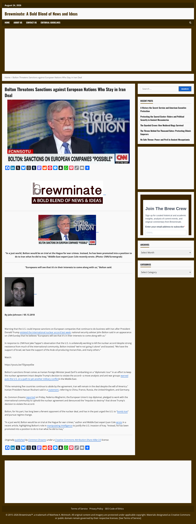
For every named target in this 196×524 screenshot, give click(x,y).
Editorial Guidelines (50, 22)
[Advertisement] (87, 49)
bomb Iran (122, 411)
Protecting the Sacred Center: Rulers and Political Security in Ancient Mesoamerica (162, 118)
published (20, 439)
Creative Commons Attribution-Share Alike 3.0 (78, 439)
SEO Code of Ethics (114, 508)
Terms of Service (79, 508)
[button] (190, 22)
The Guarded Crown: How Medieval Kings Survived (161, 125)
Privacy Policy (96, 508)
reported (30, 397)
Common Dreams (37, 439)
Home (7, 22)
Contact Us (31, 22)
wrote (119, 422)
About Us (18, 22)
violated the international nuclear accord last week (45, 332)
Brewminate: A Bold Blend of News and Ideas (41, 14)
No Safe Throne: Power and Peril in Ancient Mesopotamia (165, 139)
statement (53, 389)
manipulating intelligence (59, 425)
